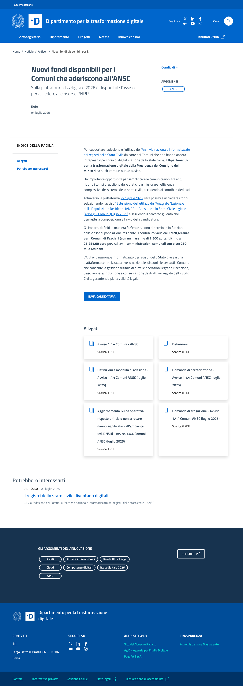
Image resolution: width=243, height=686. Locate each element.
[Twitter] (185, 19)
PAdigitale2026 (132, 198)
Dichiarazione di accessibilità (144, 679)
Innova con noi (129, 36)
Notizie (104, 36)
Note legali (104, 679)
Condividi (168, 67)
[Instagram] (200, 23)
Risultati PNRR (208, 36)
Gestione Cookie (77, 679)
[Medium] (185, 23)
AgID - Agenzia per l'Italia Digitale (146, 650)
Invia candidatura (102, 296)
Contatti (18, 679)
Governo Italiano (23, 5)
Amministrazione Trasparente (199, 644)
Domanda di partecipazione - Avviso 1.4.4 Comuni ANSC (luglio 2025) (196, 377)
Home (16, 51)
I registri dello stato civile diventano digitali (66, 495)
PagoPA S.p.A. (133, 656)
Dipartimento (59, 36)
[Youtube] (192, 23)
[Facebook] (200, 19)
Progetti (84, 36)
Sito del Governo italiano (140, 644)
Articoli (42, 51)
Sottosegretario (29, 36)
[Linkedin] (192, 19)
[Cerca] (228, 21)
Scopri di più (191, 554)
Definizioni (180, 344)
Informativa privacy (45, 679)
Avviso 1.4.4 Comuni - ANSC (117, 344)
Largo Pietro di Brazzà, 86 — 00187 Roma (36, 655)
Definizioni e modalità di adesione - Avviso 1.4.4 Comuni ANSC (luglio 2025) (122, 377)
